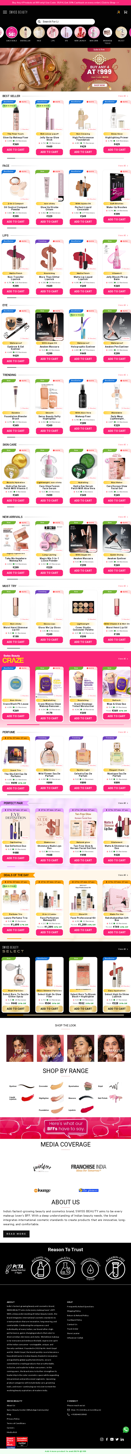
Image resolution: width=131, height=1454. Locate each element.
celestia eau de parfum (83, 775)
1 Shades (25, 129)
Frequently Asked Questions (80, 1306)
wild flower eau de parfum (49, 775)
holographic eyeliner (83, 347)
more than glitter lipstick (49, 278)
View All (122, 96)
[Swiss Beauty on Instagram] (101, 1439)
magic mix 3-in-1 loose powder (49, 559)
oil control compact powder (15, 208)
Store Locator (73, 1333)
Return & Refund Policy (78, 1315)
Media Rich (12, 1432)
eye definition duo (15, 846)
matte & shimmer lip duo (117, 847)
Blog (9, 1414)
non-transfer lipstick (16, 278)
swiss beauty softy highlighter (50, 417)
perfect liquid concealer (83, 208)
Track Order (72, 1329)
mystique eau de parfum (116, 775)
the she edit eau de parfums (15, 775)
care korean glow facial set (117, 487)
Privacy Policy (13, 1419)
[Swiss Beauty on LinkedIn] (122, 1439)
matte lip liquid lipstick (83, 278)
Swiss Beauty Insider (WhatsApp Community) (28, 1410)
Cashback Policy (74, 1320)
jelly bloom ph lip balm (117, 278)
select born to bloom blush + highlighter (83, 995)
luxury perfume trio (16, 918)
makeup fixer (83, 416)
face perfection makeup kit (49, 919)
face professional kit (83, 918)
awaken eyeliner (117, 558)
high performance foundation (83, 138)
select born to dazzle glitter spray (16, 995)
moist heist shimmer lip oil (16, 628)
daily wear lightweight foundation (117, 417)
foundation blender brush (15, 417)
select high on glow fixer (49, 995)
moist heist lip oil (116, 627)
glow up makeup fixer (15, 137)
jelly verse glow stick (49, 138)
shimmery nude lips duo (50, 847)
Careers (11, 1428)
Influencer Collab (75, 1338)
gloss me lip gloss (49, 627)
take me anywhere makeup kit (15, 559)
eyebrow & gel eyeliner (16, 348)
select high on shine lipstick (117, 995)
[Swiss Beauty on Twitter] (117, 1439)
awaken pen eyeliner (117, 347)
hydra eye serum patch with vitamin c (16, 487)
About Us (11, 1405)
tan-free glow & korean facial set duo (83, 847)
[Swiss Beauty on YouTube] (112, 1439)
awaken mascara (49, 347)
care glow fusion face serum (49, 487)
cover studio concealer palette (83, 628)
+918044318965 (79, 1414)
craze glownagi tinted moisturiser (83, 705)
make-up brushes (117, 207)
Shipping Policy (74, 1311)
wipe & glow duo (116, 704)
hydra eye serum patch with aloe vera (83, 487)
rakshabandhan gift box (117, 919)
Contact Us (72, 1324)
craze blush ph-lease (15, 704)
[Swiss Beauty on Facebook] (106, 1439)
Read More (16, 1233)
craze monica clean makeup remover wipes (49, 705)
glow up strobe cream (49, 208)
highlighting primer (116, 137)
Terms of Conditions (16, 1423)
